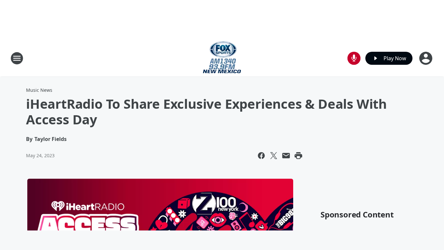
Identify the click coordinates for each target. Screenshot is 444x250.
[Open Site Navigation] (16, 58)
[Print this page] (298, 155)
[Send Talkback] (353, 58)
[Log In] (426, 58)
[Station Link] (222, 58)
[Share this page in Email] (286, 155)
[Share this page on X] (273, 155)
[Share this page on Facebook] (261, 155)
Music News (39, 90)
